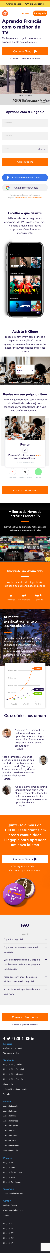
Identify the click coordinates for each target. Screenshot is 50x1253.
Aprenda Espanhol (11, 1106)
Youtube (6, 1094)
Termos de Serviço (20, 198)
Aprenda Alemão (10, 1125)
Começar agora (25, 161)
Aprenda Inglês (9, 1116)
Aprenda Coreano (11, 1135)
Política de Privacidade (34, 198)
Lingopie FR (8, 1228)
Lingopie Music (9, 1167)
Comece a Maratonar (25, 490)
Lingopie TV (8, 1162)
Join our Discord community (15, 1089)
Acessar (26, 13)
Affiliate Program (10, 1205)
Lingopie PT (8, 1233)
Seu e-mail (8, 136)
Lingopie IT (8, 1243)
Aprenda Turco (9, 1140)
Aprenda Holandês (11, 1145)
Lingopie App (9, 1177)
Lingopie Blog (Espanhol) (13, 1069)
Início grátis (40, 13)
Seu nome (8, 123)
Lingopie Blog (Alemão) (13, 1074)
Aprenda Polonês (10, 1150)
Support (6, 1215)
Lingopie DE (8, 1238)
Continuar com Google (26, 187)
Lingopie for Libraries (12, 1182)
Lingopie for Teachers (12, 1172)
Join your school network (13, 1193)
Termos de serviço (11, 1053)
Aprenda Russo (10, 1130)
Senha (6, 149)
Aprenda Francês (10, 1121)
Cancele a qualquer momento (25, 1024)
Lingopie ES (8, 1223)
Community (8, 1084)
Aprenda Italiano (10, 1111)
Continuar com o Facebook (26, 177)
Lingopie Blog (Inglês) (12, 1064)
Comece (23, 51)
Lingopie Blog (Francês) (13, 1079)
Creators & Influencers (13, 1210)
